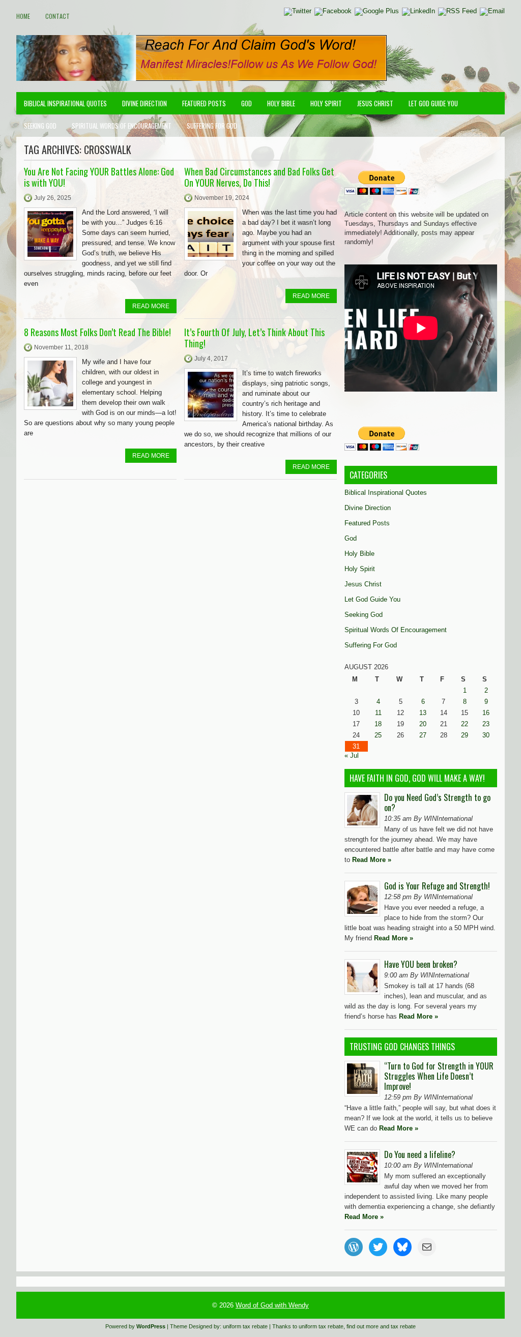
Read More (150, 306)
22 (464, 724)
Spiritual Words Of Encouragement (121, 126)
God (246, 103)
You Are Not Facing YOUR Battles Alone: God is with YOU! (99, 177)
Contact (57, 16)
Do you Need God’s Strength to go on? (437, 802)
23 (485, 724)
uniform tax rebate (245, 1326)
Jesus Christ (375, 103)
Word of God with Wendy (272, 1305)
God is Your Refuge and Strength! (437, 886)
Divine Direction (144, 103)
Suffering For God (212, 126)
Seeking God (40, 126)
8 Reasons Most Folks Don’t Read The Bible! (97, 332)
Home (23, 16)
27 (422, 735)
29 (464, 735)
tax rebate (403, 1326)
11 (378, 713)
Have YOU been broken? (420, 964)
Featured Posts (204, 103)
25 (378, 735)
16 (485, 713)
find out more (362, 1326)
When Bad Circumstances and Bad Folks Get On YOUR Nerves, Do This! (259, 177)
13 (422, 713)
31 (356, 746)
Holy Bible (281, 103)
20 (422, 724)
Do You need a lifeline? (419, 1154)
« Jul (351, 755)
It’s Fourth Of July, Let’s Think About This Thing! (254, 337)
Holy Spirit (326, 103)
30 (485, 735)
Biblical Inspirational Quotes (65, 103)
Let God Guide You (433, 103)
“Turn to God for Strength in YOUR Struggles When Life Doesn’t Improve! (439, 1076)
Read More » (371, 860)
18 (378, 724)
